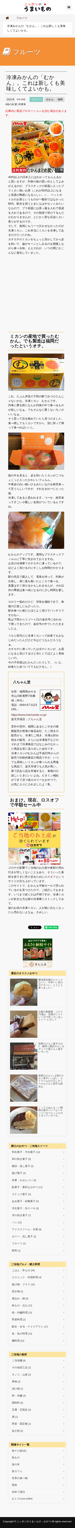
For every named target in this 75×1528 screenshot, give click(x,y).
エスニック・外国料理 (26, 1277)
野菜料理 (19, 1319)
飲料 (16, 1250)
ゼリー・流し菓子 (24, 1236)
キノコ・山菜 (21, 1374)
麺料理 (18, 1340)
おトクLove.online (22, 1498)
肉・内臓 (19, 1395)
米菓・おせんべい (24, 1180)
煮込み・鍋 (20, 1298)
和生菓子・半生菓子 (26, 1151)
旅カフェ (17, 1471)
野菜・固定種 (21, 1423)
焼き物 (17, 1291)
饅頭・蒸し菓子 (22, 1166)
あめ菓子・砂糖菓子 (25, 1201)
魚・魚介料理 (22, 1333)
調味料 (17, 1402)
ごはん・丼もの (23, 1270)
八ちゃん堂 (35, 719)
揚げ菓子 (19, 1172)
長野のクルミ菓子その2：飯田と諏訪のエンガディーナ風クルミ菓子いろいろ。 (51, 1047)
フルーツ (21, 18)
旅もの (16, 1457)
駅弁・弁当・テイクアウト (30, 1326)
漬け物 (17, 1388)
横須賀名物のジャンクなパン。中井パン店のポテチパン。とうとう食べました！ (50, 983)
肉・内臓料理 (22, 1312)
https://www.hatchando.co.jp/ (28, 714)
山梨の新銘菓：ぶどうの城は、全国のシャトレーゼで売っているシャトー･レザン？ (50, 1015)
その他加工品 (21, 1367)
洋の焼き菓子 (21, 1215)
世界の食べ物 (20, 1478)
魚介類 (17, 1430)
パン (17, 1222)
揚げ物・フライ (23, 1284)
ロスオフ (50, 876)
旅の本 (16, 1464)
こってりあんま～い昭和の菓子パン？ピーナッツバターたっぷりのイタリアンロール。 (50, 1111)
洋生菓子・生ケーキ (25, 1208)
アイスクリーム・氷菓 (26, 1229)
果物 (16, 1381)
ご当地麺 (19, 1360)
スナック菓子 (21, 1194)
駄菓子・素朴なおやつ (27, 1187)
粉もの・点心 (22, 1305)
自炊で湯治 (18, 1491)
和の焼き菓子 (21, 1158)
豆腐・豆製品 (21, 1409)
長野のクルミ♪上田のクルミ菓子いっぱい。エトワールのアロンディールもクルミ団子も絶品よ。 (51, 1081)
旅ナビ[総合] (19, 1450)
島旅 (14, 1484)
